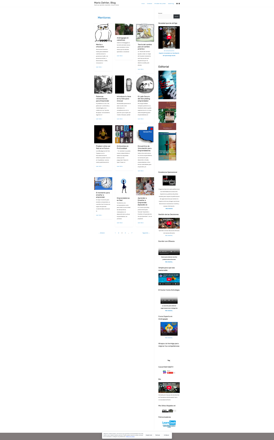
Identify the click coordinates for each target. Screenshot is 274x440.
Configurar (166, 435)
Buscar (160, 13)
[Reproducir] (160, 284)
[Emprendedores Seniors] (167, 146)
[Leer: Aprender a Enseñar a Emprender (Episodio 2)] (145, 186)
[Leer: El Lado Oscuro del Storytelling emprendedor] (145, 84)
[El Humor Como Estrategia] (167, 115)
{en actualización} (169, 53)
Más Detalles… (169, 235)
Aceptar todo (149, 435)
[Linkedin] (179, 3)
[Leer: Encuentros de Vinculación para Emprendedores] (145, 134)
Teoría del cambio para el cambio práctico (145, 47)
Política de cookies (130, 436)
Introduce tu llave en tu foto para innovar (124, 98)
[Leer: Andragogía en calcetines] (124, 29)
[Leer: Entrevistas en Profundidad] (124, 134)
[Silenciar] (175, 284)
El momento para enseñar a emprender (103, 195)
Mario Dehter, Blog (105, 2)
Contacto (149, 3)
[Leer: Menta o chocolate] (103, 32)
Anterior (102, 233)
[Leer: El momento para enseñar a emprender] (103, 183)
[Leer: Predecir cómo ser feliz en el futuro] (103, 134)
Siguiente (146, 233)
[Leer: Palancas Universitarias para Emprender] (103, 84)
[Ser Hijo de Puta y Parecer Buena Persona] (167, 84)
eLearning (171, 3)
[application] (169, 279)
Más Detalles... (169, 262)
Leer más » (99, 67)
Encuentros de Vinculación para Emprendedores (144, 148)
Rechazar (157, 435)
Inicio (143, 3)
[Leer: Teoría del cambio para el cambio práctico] (145, 32)
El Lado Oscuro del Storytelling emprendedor (144, 98)
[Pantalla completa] (178, 284)
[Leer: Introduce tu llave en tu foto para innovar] (124, 84)
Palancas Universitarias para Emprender (102, 98)
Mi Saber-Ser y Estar (160, 3)
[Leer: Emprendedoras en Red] (124, 186)
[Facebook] (177, 3)
